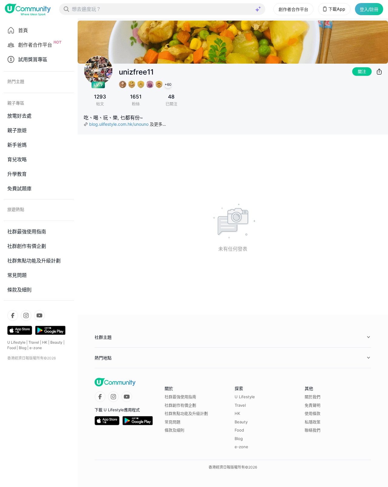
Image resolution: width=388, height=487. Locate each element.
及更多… (158, 124)
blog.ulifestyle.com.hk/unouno (119, 124)
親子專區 (15, 102)
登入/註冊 (369, 9)
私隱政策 (312, 421)
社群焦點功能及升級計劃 (186, 413)
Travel (33, 342)
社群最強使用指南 (180, 396)
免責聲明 (312, 405)
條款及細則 (174, 430)
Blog (22, 347)
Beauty (56, 342)
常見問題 (172, 421)
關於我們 (312, 396)
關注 (362, 71)
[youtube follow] (39, 315)
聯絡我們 (312, 430)
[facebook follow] (12, 315)
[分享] (379, 71)
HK (44, 342)
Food (11, 347)
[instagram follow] (26, 315)
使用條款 (312, 413)
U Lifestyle (16, 342)
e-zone (35, 347)
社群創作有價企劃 (180, 405)
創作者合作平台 (293, 9)
